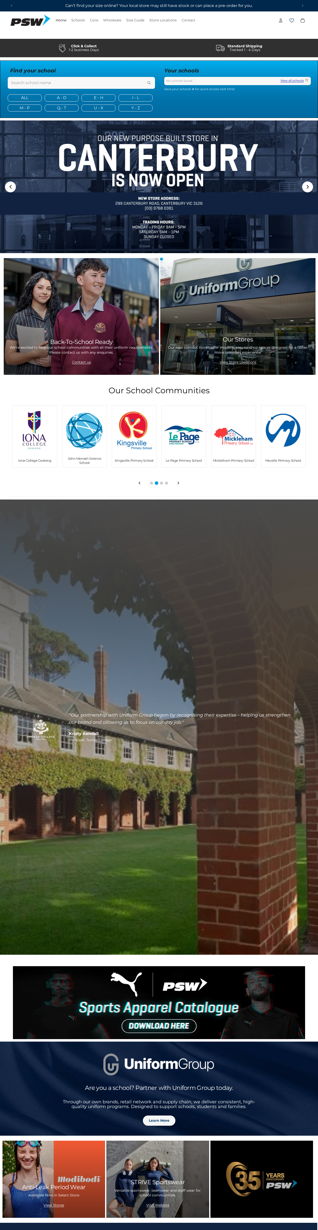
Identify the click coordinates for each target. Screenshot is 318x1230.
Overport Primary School (84, 460)
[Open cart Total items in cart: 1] (291, 20)
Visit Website (157, 1205)
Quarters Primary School (183, 460)
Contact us (81, 362)
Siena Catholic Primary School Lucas (283, 460)
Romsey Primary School (233, 460)
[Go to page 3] (161, 483)
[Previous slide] (11, 5)
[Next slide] (302, 5)
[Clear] (141, 83)
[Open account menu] (280, 20)
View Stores (53, 1205)
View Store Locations (238, 362)
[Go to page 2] (156, 483)
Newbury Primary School (35, 460)
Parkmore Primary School (134, 460)
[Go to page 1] (151, 483)
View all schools (292, 80)
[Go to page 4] (166, 483)
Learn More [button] (159, 1120)
